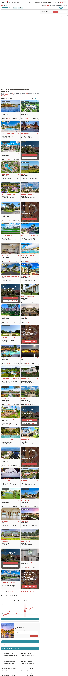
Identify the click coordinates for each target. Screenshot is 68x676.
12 (27, 591)
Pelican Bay (24, 357)
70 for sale (8, 159)
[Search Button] (22, 2)
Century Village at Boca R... (9, 276)
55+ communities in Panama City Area (27, 673)
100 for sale (8, 363)
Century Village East (7, 235)
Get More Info (29, 154)
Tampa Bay (6, 94)
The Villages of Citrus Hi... (9, 194)
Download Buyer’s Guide (30, 219)
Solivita (23, 174)
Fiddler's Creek (25, 439)
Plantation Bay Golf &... (8, 480)
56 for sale (8, 526)
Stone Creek (5, 174)
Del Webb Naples (6, 398)
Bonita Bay (5, 521)
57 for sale (27, 506)
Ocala (13, 93)
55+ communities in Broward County (8, 653)
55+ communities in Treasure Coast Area (8, 661)
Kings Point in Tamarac (27, 296)
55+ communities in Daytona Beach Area (27, 663)
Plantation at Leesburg (8, 439)
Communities (5, 7)
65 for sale (27, 179)
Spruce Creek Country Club (9, 419)
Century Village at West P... (9, 255)
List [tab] (57, 7)
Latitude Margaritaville (8, 133)
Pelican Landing (25, 541)
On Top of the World (26, 113)
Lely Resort (5, 357)
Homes (10, 7)
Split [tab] (61, 7)
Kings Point (5, 215)
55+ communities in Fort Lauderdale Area (9, 668)
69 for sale (8, 424)
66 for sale (8, 465)
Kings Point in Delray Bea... (28, 235)
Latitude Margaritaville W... (28, 194)
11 (25, 591)
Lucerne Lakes (25, 378)
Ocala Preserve (25, 521)
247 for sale (8, 261)
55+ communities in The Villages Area (27, 661)
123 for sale (27, 302)
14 (30, 591)
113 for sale (8, 322)
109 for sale (8, 179)
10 (23, 591)
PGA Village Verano (26, 500)
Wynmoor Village (25, 276)
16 (33, 591)
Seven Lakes (5, 500)
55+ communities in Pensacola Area (8, 673)
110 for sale (27, 322)
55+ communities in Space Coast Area (27, 670)
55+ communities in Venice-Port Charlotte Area (28, 668)
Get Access (34, 635)
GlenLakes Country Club (8, 582)
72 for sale (8, 404)
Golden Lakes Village (27, 562)
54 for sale (27, 567)
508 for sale (8, 118)
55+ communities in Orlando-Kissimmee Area (9, 663)
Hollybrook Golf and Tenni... (9, 378)
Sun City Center (25, 133)
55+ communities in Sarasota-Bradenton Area (9, 655)
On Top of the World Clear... (9, 337)
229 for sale (27, 118)
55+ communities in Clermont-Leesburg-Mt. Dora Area (10, 658)
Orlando (27, 93)
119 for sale (8, 220)
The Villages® (5, 113)
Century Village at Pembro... (28, 255)
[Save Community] (18, 133)
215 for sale (27, 261)
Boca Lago (24, 480)
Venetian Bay (24, 398)
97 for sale (27, 363)
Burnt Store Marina (7, 460)
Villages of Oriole (6, 317)
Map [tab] (64, 7)
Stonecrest (5, 541)
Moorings (23, 317)
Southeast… (21, 94)
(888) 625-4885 (30, 2)
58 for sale (8, 506)
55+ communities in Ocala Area (26, 653)
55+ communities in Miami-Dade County (8, 670)
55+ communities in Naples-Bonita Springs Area (29, 655)
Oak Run (4, 153)
